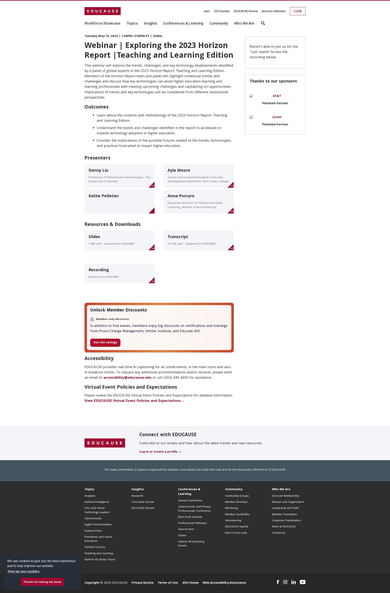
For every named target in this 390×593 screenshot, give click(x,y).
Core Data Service (142, 502)
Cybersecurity (93, 518)
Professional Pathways (192, 523)
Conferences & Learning (189, 492)
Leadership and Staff (285, 508)
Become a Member (274, 11)
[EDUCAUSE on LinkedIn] (293, 582)
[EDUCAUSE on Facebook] (278, 582)
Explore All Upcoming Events (191, 544)
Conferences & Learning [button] (183, 23)
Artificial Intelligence (96, 502)
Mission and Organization (288, 502)
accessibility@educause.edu (127, 378)
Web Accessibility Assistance (224, 583)
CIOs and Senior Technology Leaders (96, 510)
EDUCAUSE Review (246, 11)
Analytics (89, 496)
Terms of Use (168, 583)
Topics (89, 489)
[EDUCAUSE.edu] (102, 11)
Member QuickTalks (237, 514)
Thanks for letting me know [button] (42, 581)
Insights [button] (150, 23)
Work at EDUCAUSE (284, 527)
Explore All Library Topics (99, 559)
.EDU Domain (222, 11)
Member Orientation (284, 514)
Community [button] (218, 23)
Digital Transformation (98, 525)
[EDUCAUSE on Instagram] (285, 582)
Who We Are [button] (244, 23)
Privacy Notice (143, 583)
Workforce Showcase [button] (102, 23)
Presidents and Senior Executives (98, 539)
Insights (137, 489)
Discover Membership (285, 496)
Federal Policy (93, 531)
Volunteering (233, 520)
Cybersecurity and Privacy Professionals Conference (194, 509)
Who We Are (281, 489)
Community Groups (237, 496)
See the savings (105, 342)
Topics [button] (132, 23)
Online (182, 535)
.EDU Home (190, 583)
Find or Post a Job (236, 533)
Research (137, 496)
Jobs (206, 11)
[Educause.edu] (104, 443)
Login (298, 11)
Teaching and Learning (98, 553)
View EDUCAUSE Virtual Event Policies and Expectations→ (134, 401)
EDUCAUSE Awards (236, 527)
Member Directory (236, 502)
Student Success (94, 547)
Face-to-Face (186, 529)
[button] (262, 25)
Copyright (92, 583)
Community (233, 489)
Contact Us (278, 533)
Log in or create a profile (158, 452)
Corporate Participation (286, 520)
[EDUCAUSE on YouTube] (303, 582)
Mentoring (231, 508)
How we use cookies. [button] (24, 571)
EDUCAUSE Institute (190, 517)
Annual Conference (190, 501)
